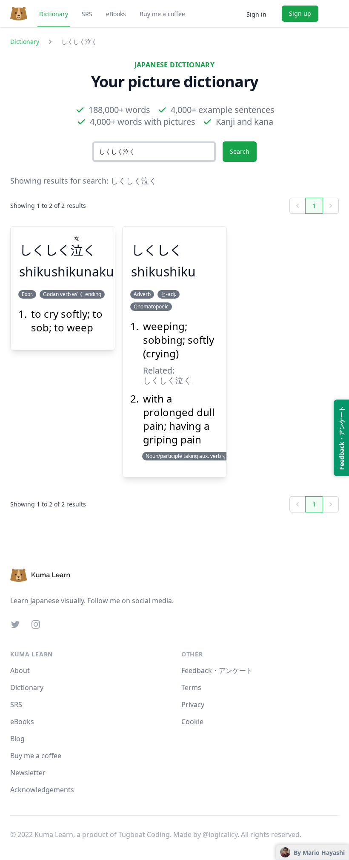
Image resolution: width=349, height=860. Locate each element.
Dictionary (53, 14)
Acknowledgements (42, 789)
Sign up (300, 13)
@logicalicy (220, 834)
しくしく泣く (167, 380)
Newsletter (28, 772)
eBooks (116, 14)
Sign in (256, 14)
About (20, 670)
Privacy (192, 704)
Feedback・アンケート (217, 670)
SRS (87, 14)
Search (239, 151)
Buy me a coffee (162, 14)
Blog (17, 738)
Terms (191, 687)
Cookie (192, 721)
